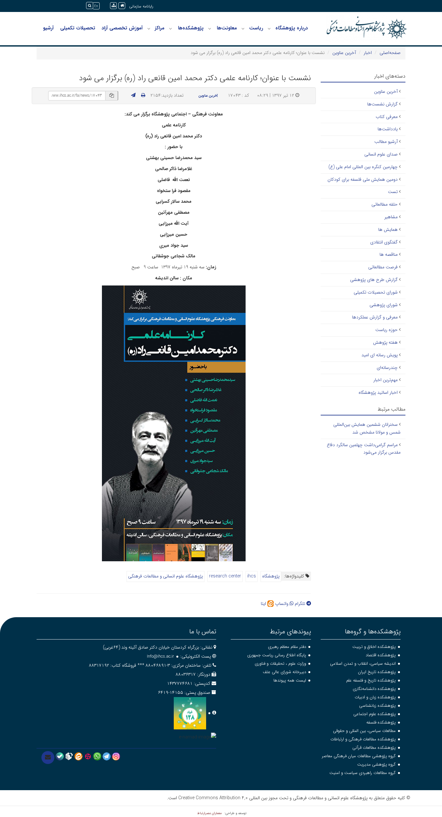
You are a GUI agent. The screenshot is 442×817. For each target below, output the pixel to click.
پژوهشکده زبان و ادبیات (375, 697)
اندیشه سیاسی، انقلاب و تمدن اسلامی (363, 663)
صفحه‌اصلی (390, 52)
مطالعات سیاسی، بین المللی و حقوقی (364, 730)
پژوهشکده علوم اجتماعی (374, 714)
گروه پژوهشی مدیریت (376, 764)
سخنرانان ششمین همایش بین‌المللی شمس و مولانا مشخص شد (367, 428)
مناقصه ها (389, 254)
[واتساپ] (97, 755)
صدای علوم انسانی (381, 154)
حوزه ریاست (386, 329)
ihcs (251, 576)
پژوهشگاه (271, 576)
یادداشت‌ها (388, 129)
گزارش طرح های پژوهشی (374, 279)
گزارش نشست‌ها (382, 104)
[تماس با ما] (47, 757)
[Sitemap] (113, 5)
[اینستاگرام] (116, 755)
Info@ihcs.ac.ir (160, 656)
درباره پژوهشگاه (291, 28)
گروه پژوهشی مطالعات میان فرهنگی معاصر (359, 756)
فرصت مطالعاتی (383, 267)
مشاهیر (391, 216)
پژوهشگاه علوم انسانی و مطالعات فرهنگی (165, 576)
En (96, 6)
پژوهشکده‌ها (191, 28)
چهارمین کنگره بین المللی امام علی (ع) (363, 166)
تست (393, 191)
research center (225, 576)
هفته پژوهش (385, 342)
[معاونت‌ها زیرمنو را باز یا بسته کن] (210, 28)
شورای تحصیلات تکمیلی (376, 292)
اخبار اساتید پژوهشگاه (378, 392)
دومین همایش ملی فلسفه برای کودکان (362, 179)
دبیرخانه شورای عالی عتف (284, 672)
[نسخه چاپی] (143, 95)
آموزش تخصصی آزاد (122, 28)
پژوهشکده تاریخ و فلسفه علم (371, 680)
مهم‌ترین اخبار (385, 379)
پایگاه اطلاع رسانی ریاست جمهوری (276, 655)
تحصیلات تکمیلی (77, 28)
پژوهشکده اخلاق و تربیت (374, 646)
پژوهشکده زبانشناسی (377, 705)
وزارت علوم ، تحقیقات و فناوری (280, 663)
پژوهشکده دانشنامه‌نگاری (374, 688)
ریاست (256, 28)
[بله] (60, 755)
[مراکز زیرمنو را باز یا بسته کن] (149, 28)
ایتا (264, 603)
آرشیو (48, 28)
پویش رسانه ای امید (379, 355)
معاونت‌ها (227, 28)
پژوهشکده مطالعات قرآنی (374, 747)
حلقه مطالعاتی (384, 204)
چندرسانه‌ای (387, 367)
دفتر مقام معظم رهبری (287, 646)
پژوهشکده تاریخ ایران (377, 672)
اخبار (368, 52)
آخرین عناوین (344, 52)
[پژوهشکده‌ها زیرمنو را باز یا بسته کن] (170, 28)
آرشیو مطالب (386, 141)
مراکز (159, 28)
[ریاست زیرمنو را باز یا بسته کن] (243, 28)
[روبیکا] (69, 755)
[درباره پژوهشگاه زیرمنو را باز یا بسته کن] (269, 28)
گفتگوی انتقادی (384, 242)
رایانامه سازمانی (141, 6)
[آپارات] (88, 755)
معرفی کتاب (387, 116)
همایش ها (388, 229)
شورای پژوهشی (384, 304)
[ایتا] (78, 755)
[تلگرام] (107, 755)
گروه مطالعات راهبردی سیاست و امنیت (362, 772)
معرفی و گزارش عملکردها (375, 317)
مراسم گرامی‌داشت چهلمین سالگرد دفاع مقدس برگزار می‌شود (364, 448)
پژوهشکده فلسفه (381, 722)
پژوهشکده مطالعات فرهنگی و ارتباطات (363, 739)
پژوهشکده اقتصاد (381, 655)
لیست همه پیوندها (289, 680)
